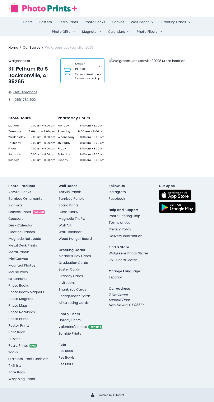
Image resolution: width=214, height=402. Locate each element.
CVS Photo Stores (123, 260)
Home (13, 47)
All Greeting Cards (74, 302)
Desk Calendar (20, 225)
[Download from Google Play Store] (177, 207)
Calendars (116, 31)
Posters (45, 22)
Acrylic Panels (70, 192)
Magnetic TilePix (72, 218)
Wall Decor (140, 22)
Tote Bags (16, 372)
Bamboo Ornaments (25, 198)
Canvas (118, 22)
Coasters (15, 218)
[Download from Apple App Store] (175, 195)
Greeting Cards (173, 22)
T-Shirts (15, 365)
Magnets (89, 31)
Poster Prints (18, 325)
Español (115, 277)
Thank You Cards (72, 289)
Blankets (15, 205)
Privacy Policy (120, 229)
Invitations (67, 282)
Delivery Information (125, 236)
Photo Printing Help (124, 216)
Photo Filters (147, 31)
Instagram (117, 192)
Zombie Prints (70, 333)
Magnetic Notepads (24, 238)
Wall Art (65, 225)
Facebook (117, 198)
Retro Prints (68, 22)
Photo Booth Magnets (26, 292)
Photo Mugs (18, 305)
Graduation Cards (73, 262)
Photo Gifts (61, 31)
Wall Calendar (70, 232)
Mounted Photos (21, 265)
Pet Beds (66, 350)
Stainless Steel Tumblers (28, 358)
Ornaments (17, 278)
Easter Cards (69, 269)
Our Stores (31, 47)
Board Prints (69, 205)
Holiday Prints (70, 320)
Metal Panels (18, 252)
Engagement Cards (74, 296)
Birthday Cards (71, 276)
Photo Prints (18, 318)
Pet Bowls (66, 357)
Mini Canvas (18, 258)
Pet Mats (66, 364)
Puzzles (14, 338)
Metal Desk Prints (22, 245)
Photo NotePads (21, 312)
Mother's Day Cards (75, 256)
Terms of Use (119, 222)
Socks (13, 352)
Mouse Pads (18, 272)
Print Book (16, 332)
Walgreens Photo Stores (129, 253)
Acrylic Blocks (19, 192)
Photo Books (95, 22)
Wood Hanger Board (75, 238)
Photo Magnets (20, 298)
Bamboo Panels (71, 198)
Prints (28, 22)
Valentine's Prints (73, 326)
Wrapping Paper (22, 379)
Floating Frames (21, 232)
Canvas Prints (19, 212)
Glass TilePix (68, 212)
